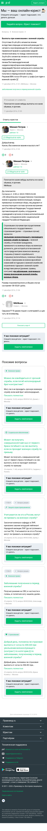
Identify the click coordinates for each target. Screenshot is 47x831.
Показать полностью (13, 396)
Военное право (18, 32)
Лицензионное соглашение (12, 791)
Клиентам (8, 726)
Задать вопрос (39, 3)
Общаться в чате (13, 137)
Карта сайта (7, 795)
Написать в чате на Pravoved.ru (17, 749)
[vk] (3, 800)
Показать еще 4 (23, 325)
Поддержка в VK (11, 762)
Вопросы (5, 32)
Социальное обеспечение (18, 433)
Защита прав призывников (19, 507)
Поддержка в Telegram (14, 758)
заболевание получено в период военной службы (21, 89)
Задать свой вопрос (23, 347)
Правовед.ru (9, 720)
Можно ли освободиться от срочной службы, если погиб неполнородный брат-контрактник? (22, 381)
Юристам (7, 732)
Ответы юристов (10, 120)
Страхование (13, 635)
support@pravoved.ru (13, 754)
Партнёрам (8, 738)
